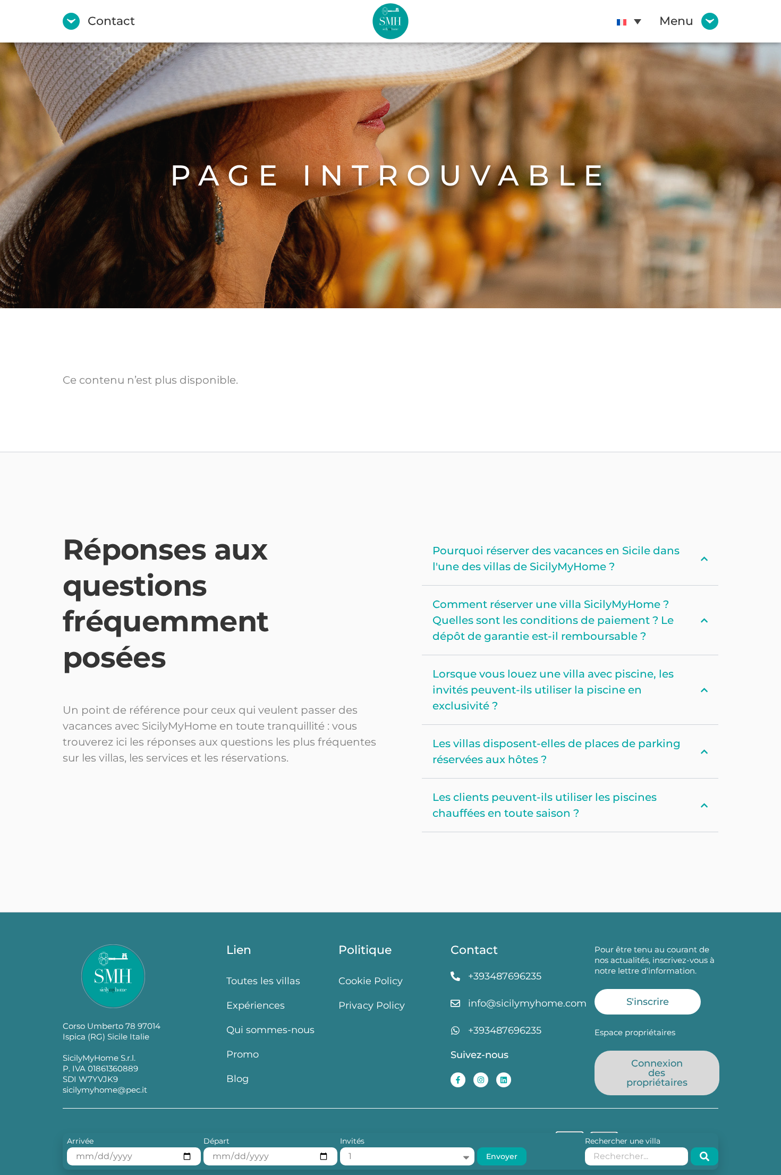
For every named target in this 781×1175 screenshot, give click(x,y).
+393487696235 (504, 976)
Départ (216, 1141)
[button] (629, 21)
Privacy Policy (371, 1005)
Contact (111, 21)
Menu (676, 21)
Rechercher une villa (622, 1141)
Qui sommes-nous (270, 1030)
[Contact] (71, 21)
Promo (242, 1054)
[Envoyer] (704, 1156)
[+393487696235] (455, 976)
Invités (352, 1141)
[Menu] (709, 21)
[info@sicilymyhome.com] (455, 1003)
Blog (237, 1078)
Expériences (255, 1005)
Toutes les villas (263, 981)
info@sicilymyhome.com (527, 1003)
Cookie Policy (370, 981)
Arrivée (80, 1141)
